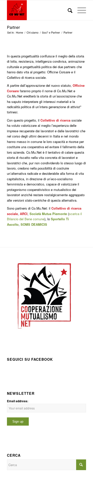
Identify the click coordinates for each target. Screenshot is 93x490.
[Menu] (79, 10)
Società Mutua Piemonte (48, 213)
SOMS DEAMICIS (34, 224)
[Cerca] (67, 10)
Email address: (17, 401)
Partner (13, 27)
